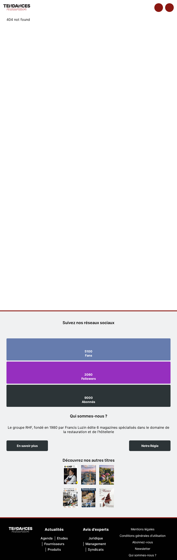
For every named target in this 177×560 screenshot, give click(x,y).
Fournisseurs (54, 544)
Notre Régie (149, 446)
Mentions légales (142, 529)
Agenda (47, 538)
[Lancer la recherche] (158, 7)
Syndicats (96, 549)
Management (95, 544)
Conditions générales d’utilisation (143, 535)
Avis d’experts (96, 529)
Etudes (62, 538)
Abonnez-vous (142, 542)
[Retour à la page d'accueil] (20, 530)
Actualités (54, 529)
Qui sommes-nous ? (142, 555)
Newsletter (142, 548)
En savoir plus (27, 446)
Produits (54, 549)
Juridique (95, 538)
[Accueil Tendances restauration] (16, 7)
